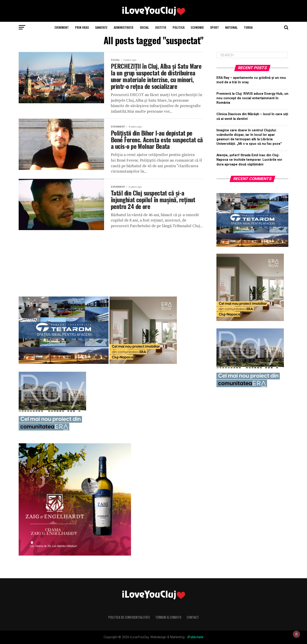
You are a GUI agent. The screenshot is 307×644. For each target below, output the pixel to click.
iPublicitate (195, 637)
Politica (179, 27)
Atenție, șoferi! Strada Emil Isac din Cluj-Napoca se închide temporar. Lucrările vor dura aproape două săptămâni (249, 159)
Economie (197, 27)
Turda (248, 27)
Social (144, 27)
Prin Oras (82, 27)
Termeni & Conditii (168, 617)
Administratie (123, 27)
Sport (214, 27)
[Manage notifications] (296, 634)
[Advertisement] (111, 261)
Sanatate (101, 27)
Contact (193, 617)
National (231, 27)
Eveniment (62, 27)
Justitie (160, 27)
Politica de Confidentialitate (129, 617)
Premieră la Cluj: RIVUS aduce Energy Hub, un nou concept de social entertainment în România (252, 98)
